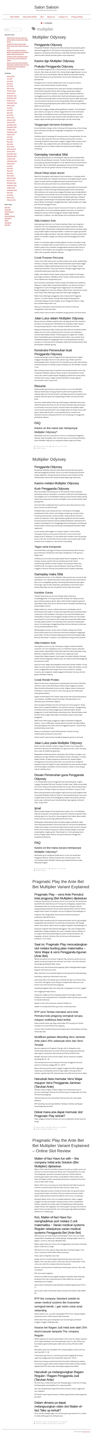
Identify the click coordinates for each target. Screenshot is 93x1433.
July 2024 (9, 137)
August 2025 (10, 105)
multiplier (38, 448)
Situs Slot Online (30, 17)
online (49, 1423)
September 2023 (12, 161)
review (59, 1423)
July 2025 (9, 108)
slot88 (7, 214)
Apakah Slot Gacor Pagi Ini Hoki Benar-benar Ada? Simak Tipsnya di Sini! (18, 46)
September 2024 (12, 132)
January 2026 (11, 93)
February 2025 (11, 120)
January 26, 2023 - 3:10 (42, 868)
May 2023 (10, 171)
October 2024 (11, 129)
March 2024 (10, 146)
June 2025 (10, 110)
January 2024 (11, 151)
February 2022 (11, 200)
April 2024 (10, 144)
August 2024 (10, 134)
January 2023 (11, 180)
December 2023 (11, 154)
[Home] (41, 23)
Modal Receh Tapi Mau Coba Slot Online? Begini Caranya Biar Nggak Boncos (17, 40)
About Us (51, 17)
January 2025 (11, 122)
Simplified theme (86, 1431)
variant (55, 1129)
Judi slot (7, 225)
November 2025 (12, 98)
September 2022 (12, 190)
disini (6, 221)
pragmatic (50, 1129)
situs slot (8, 210)
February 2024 (11, 149)
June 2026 (10, 81)
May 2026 (10, 83)
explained (38, 1129)
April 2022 (10, 195)
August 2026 (10, 76)
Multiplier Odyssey (49, 37)
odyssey (43, 448)
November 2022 (12, 185)
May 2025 (10, 112)
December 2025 (11, 96)
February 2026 (11, 91)
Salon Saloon (46, 7)
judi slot (7, 207)
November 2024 (12, 127)
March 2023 (10, 175)
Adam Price (55, 446)
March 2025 (10, 117)
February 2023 (11, 178)
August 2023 (10, 163)
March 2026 (10, 88)
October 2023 (11, 158)
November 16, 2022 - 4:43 (42, 1422)
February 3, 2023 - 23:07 (42, 446)
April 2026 (10, 86)
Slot (42, 17)
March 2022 (10, 197)
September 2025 (12, 103)
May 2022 (10, 192)
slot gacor (8, 218)
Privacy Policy (77, 17)
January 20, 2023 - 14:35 (42, 1127)
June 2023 (10, 168)
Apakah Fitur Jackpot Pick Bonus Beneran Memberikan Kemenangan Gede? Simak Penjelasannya (18, 52)
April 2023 (10, 173)
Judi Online (63, 1127)
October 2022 (11, 188)
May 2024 (10, 142)
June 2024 (10, 139)
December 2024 (11, 125)
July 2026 (9, 79)
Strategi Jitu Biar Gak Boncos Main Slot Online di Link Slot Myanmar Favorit (17, 58)
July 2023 (9, 166)
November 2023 (12, 156)
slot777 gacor (9, 212)
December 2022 (11, 183)
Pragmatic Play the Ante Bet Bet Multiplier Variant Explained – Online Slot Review (60, 1145)
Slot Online (14, 17)
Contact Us (63, 17)
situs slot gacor (10, 216)
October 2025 (11, 100)
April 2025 (10, 115)
